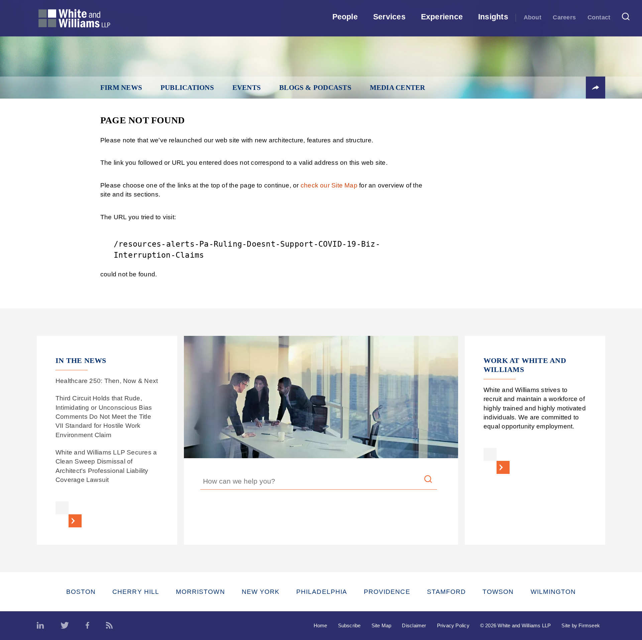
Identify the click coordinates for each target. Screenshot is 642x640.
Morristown (200, 591)
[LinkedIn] (40, 625)
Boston (81, 591)
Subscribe (349, 625)
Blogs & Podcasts (315, 88)
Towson (498, 591)
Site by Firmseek (580, 625)
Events (246, 88)
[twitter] (65, 625)
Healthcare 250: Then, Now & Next (107, 380)
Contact (599, 17)
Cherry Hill (135, 591)
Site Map (381, 625)
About (532, 17)
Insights (493, 16)
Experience (442, 16)
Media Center (397, 88)
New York (261, 591)
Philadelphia (321, 591)
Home (320, 625)
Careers (564, 17)
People (345, 16)
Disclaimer (414, 625)
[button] (595, 87)
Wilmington (553, 591)
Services (389, 16)
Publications (187, 88)
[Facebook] (87, 625)
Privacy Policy (453, 625)
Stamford (446, 591)
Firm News (121, 88)
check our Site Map (329, 185)
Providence (387, 591)
